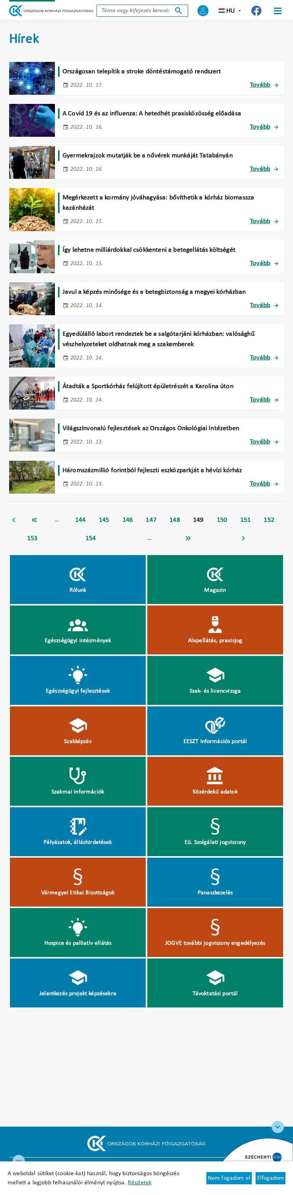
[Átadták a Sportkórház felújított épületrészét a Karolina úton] (32, 393)
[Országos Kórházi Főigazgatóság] (51, 11)
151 (245, 520)
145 (104, 520)
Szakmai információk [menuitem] (78, 792)
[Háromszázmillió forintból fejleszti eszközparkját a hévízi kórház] (32, 477)
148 (174, 520)
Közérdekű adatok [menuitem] (215, 792)
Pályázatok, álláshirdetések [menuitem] (77, 842)
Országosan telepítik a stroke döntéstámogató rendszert (142, 71)
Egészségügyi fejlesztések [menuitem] (78, 691)
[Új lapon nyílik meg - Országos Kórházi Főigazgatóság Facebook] (256, 11)
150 (222, 520)
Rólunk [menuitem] (78, 590)
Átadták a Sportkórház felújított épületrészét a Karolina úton (148, 386)
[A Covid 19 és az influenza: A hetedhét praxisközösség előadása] (32, 120)
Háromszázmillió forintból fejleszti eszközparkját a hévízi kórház (152, 470)
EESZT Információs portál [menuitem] (215, 741)
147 (151, 520)
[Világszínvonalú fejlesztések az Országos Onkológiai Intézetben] (32, 435)
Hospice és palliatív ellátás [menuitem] (77, 943)
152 (269, 520)
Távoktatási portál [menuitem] (215, 994)
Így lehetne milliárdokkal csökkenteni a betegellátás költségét (149, 250)
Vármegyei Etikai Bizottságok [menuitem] (77, 893)
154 (90, 538)
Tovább (260, 85)
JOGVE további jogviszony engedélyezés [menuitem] (215, 943)
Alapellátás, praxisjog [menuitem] (215, 641)
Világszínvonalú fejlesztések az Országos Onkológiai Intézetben (151, 428)
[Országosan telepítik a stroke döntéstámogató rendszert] (32, 78)
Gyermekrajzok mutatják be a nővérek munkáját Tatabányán (148, 155)
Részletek (139, 1183)
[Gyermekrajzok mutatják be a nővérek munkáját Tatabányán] (32, 162)
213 (188, 538)
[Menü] (278, 11)
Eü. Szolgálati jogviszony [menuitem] (215, 842)
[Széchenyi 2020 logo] (278, 1127)
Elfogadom (270, 1178)
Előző (13, 520)
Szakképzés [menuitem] (78, 741)
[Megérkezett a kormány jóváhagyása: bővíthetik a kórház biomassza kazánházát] (32, 209)
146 (127, 520)
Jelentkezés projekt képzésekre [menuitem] (77, 994)
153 (32, 538)
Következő (243, 538)
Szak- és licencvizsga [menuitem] (215, 691)
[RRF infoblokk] (19, 1161)
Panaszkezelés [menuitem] (215, 893)
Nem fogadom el (229, 1178)
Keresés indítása (178, 10)
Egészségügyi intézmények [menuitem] (78, 641)
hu (230, 11)
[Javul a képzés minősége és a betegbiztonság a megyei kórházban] (32, 298)
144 (80, 520)
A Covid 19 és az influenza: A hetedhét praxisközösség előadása (152, 113)
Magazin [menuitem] (215, 590)
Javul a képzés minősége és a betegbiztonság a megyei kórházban (154, 292)
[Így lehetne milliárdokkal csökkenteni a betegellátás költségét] (32, 256)
